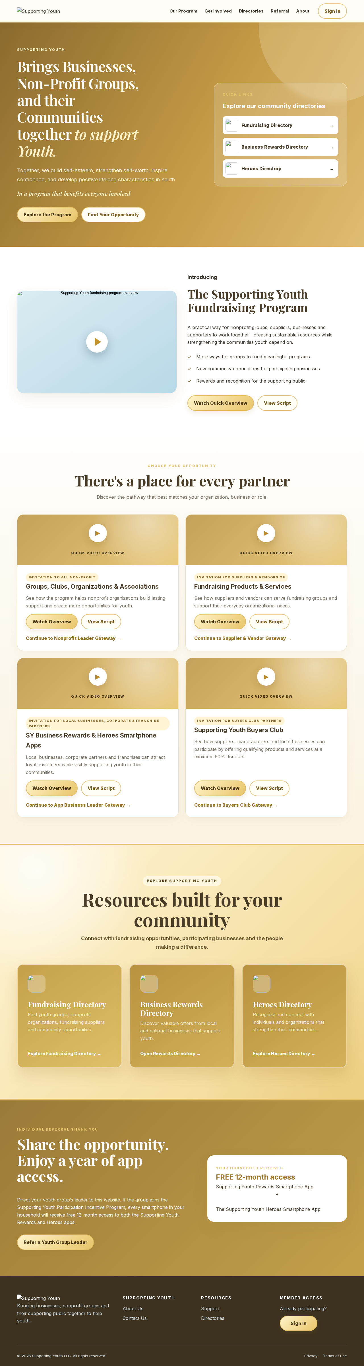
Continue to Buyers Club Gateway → (236, 805)
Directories (251, 11)
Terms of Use (335, 1355)
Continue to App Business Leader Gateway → (78, 805)
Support (210, 1308)
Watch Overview (51, 622)
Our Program (183, 11)
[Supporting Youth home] (46, 11)
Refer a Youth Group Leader (55, 1242)
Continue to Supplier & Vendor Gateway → (243, 638)
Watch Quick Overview (220, 403)
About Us (133, 1308)
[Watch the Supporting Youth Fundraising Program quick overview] (97, 342)
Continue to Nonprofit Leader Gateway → (73, 638)
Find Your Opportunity (113, 214)
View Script (277, 403)
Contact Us (135, 1318)
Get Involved (218, 11)
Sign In (332, 11)
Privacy (310, 1355)
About (302, 11)
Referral (280, 11)
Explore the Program (47, 214)
